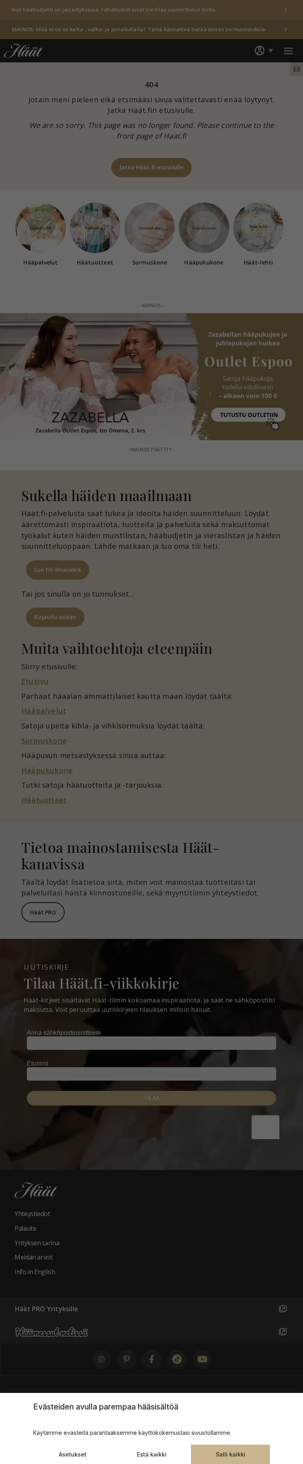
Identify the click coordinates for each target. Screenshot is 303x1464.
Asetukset (72, 1454)
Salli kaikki (230, 1454)
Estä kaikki (151, 1454)
